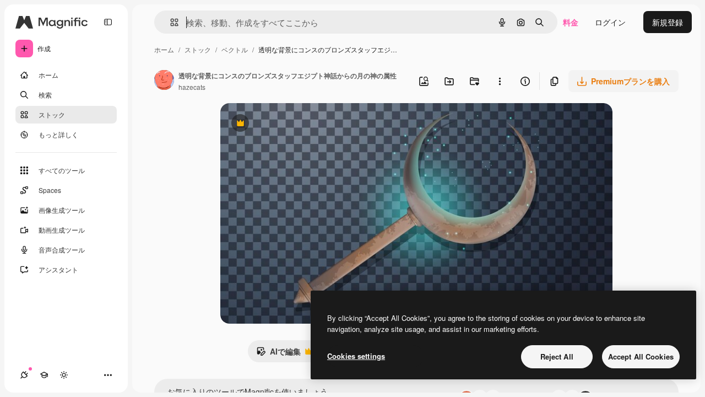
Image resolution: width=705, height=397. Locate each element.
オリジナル (296, 124)
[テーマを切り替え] (64, 375)
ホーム (164, 49)
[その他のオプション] (500, 81)
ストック (198, 49)
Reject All (556, 356)
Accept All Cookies (641, 356)
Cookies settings (356, 356)
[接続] (24, 375)
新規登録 (667, 22)
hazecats (191, 87)
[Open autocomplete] (170, 22)
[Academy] (44, 375)
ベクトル (234, 49)
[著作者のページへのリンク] (164, 81)
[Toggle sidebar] (108, 22)
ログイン (610, 22)
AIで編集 (278, 354)
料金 (570, 22)
